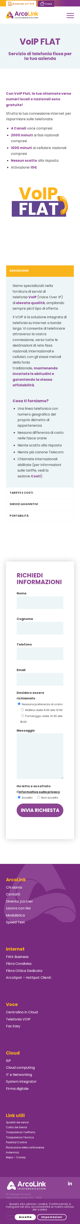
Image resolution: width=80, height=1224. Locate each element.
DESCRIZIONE (19, 271)
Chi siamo (14, 887)
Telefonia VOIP (18, 1019)
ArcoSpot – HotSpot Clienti (28, 977)
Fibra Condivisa (18, 963)
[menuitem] (68, 15)
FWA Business (17, 956)
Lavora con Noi (18, 908)
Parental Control (16, 1142)
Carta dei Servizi (16, 1127)
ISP (8, 1060)
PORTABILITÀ (19, 516)
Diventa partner (19, 901)
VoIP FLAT (40, 42)
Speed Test (15, 922)
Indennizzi (12, 1152)
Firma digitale (17, 1088)
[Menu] (68, 15)
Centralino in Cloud (22, 1012)
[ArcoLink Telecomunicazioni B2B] (33, 15)
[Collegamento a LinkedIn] (70, 1183)
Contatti (13, 894)
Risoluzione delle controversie (25, 1147)
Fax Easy (13, 1026)
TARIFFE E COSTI (21, 493)
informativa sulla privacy (39, 792)
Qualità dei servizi (17, 1122)
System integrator (21, 1081)
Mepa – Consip (16, 1157)
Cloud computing (20, 1067)
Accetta (25, 1217)
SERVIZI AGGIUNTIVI (24, 504)
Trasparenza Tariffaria (20, 1132)
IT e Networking (19, 1074)
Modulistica (15, 915)
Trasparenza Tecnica (20, 1137)
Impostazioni (51, 1217)
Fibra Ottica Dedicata (24, 970)
